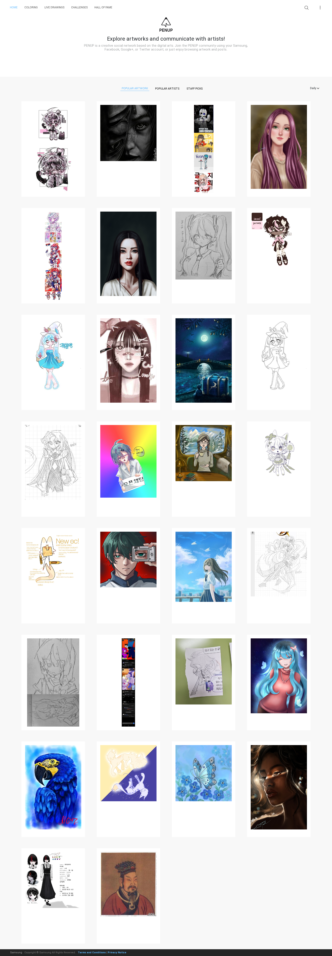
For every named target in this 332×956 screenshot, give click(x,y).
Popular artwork (135, 88)
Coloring (31, 7)
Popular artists (167, 88)
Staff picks (195, 88)
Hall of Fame (103, 7)
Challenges (79, 7)
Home (14, 7)
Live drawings (54, 7)
